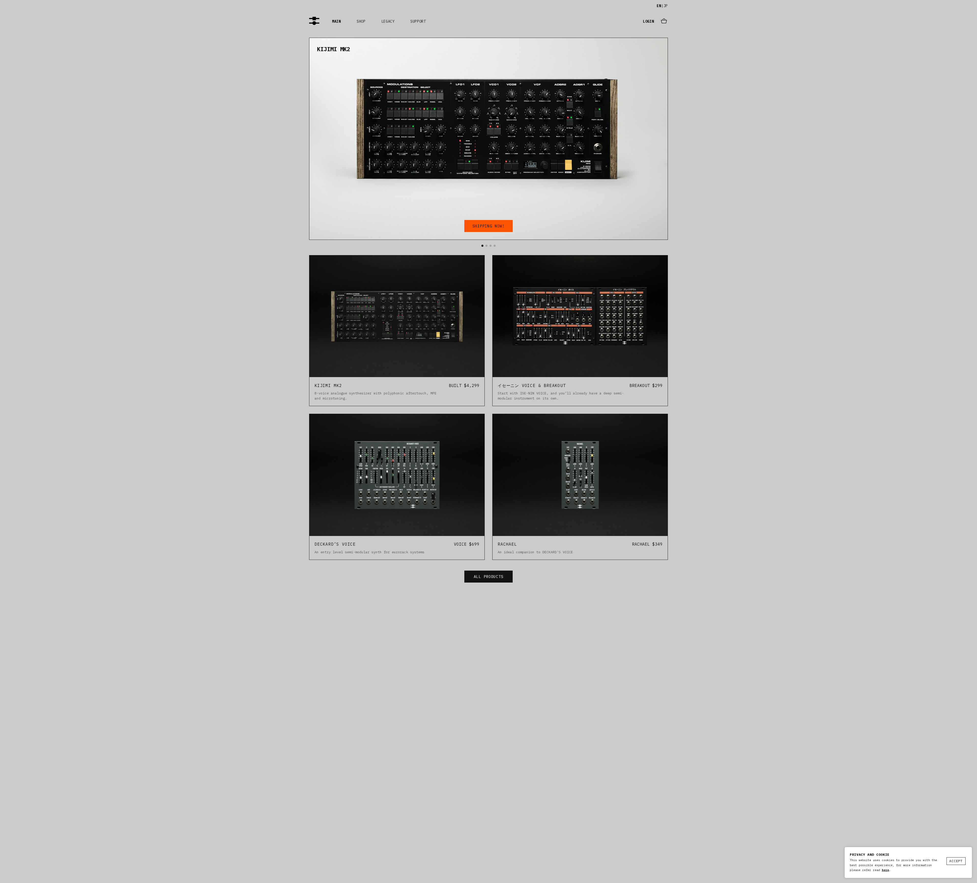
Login (648, 21)
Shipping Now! (488, 226)
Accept (956, 861)
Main (336, 21)
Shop (361, 21)
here (885, 870)
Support (418, 21)
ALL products (489, 576)
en (659, 6)
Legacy (388, 21)
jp (666, 6)
